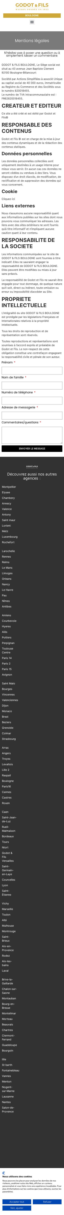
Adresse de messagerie (19, 407)
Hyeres (6, 626)
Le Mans (7, 567)
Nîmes (6, 601)
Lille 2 (5, 769)
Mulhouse (8, 925)
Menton (6, 1081)
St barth (7, 1064)
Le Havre (7, 589)
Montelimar (9, 1013)
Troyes (6, 758)
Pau (4, 595)
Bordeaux (8, 836)
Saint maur (8, 520)
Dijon (5, 705)
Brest (5, 716)
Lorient (6, 525)
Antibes (6, 606)
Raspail (6, 775)
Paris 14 (7, 658)
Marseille (7, 909)
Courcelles (8, 879)
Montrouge (9, 931)
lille (4, 1059)
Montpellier (9, 486)
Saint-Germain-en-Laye (7, 870)
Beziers (6, 722)
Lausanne (8, 1096)
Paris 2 (6, 663)
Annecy (6, 503)
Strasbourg (9, 738)
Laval (5, 970)
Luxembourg (10, 536)
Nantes (6, 1102)
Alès (4, 632)
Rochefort (8, 542)
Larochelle (8, 551)
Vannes (6, 1076)
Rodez (6, 955)
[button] (32, 22)
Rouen (6, 803)
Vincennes (8, 694)
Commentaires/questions (20, 422)
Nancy (6, 584)
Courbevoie (9, 620)
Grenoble (7, 727)
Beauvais (7, 1024)
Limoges (7, 573)
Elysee (6, 492)
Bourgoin (7, 1050)
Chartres (7, 1030)
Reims (5, 562)
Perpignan (8, 643)
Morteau (7, 1019)
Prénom (7, 362)
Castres (6, 797)
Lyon (5, 885)
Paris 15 (7, 669)
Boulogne (8, 781)
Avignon (7, 674)
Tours (5, 841)
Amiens (6, 615)
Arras (5, 747)
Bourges (7, 689)
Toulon (6, 914)
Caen (5, 811)
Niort (5, 847)
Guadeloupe (9, 1045)
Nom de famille (13, 377)
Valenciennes (10, 700)
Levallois (7, 764)
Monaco (7, 711)
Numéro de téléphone (18, 392)
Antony (6, 514)
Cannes (6, 792)
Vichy (5, 903)
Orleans (6, 578)
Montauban (9, 998)
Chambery (8, 497)
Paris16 (6, 786)
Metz (5, 531)
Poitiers (6, 637)
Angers (6, 753)
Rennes (6, 556)
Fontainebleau (10, 1070)
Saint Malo (8, 683)
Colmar (6, 733)
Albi (4, 920)
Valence (7, 509)
